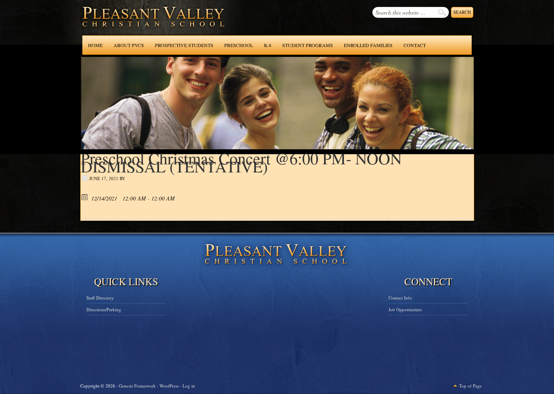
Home (95, 45)
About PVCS (129, 45)
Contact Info (400, 298)
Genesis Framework (137, 386)
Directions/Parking (103, 309)
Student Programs (307, 45)
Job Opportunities (405, 309)
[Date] (85, 196)
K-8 (267, 45)
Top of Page (470, 386)
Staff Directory (100, 298)
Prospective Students (184, 45)
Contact (415, 45)
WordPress (169, 386)
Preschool (238, 45)
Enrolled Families (368, 45)
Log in (189, 386)
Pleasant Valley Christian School (132, 24)
